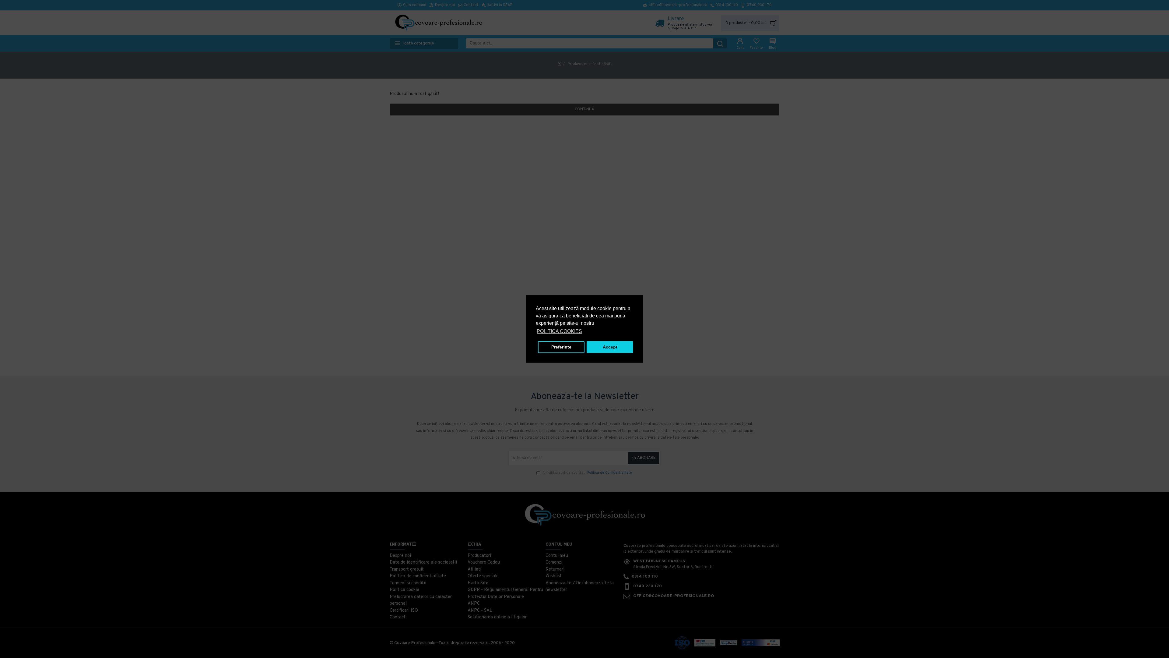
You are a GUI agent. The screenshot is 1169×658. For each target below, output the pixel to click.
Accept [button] (610, 347)
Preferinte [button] (561, 347)
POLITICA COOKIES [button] (559, 331)
